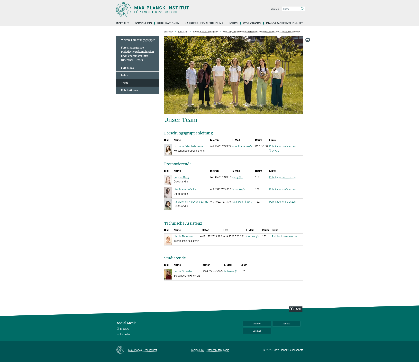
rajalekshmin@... (242, 201)
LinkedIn (125, 334)
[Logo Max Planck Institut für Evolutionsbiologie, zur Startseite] (177, 9)
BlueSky (124, 328)
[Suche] (302, 9)
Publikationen (129, 90)
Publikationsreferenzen (282, 146)
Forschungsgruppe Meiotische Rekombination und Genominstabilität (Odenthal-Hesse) (137, 54)
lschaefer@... (231, 271)
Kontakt (286, 323)
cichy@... (237, 177)
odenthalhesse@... (243, 146)
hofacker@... (239, 189)
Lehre (124, 75)
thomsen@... (253, 236)
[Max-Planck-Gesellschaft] (122, 350)
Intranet (257, 323)
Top (298, 309)
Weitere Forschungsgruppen (138, 39)
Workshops (252, 23)
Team (124, 82)
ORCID (275, 150)
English (275, 9)
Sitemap (257, 331)
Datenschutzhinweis (217, 350)
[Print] (307, 39)
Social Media (127, 323)
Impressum (197, 350)
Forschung (127, 67)
